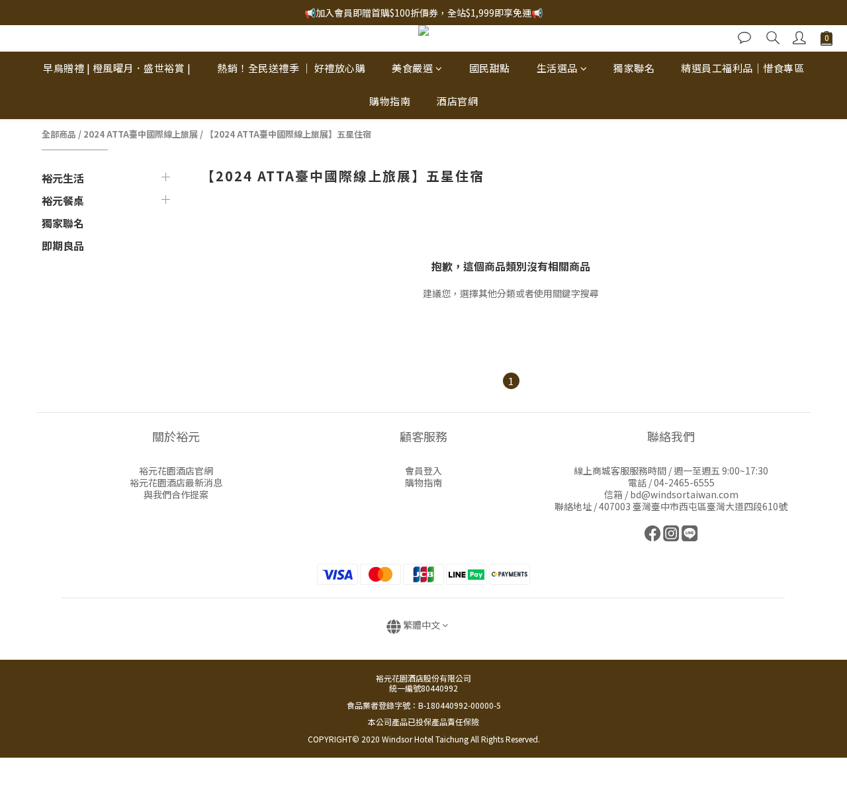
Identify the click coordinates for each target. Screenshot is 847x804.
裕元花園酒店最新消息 (176, 482)
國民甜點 (489, 68)
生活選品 (557, 68)
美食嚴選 (412, 68)
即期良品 (63, 245)
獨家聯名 (633, 68)
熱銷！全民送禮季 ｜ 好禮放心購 (291, 68)
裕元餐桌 (63, 200)
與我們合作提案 (176, 494)
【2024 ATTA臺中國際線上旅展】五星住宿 (288, 134)
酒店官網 (457, 102)
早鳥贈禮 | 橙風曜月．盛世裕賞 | (117, 68)
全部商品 (59, 134)
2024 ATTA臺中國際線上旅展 (140, 134)
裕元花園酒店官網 (176, 470)
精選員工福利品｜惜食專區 (742, 68)
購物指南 (389, 102)
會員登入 (423, 470)
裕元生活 (63, 178)
